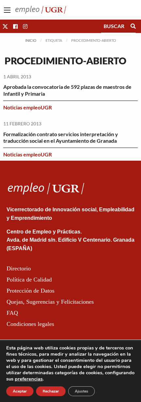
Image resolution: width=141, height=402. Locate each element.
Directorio (19, 268)
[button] (5, 26)
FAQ (12, 313)
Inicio (30, 40)
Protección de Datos (30, 290)
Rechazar (51, 391)
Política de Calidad (29, 279)
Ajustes (81, 391)
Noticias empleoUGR (27, 107)
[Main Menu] (7, 10)
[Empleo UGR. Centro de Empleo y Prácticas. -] (40, 9)
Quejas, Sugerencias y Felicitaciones (50, 301)
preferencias (29, 379)
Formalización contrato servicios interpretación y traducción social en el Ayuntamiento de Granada (60, 137)
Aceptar (20, 391)
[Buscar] (133, 26)
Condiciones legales (30, 324)
